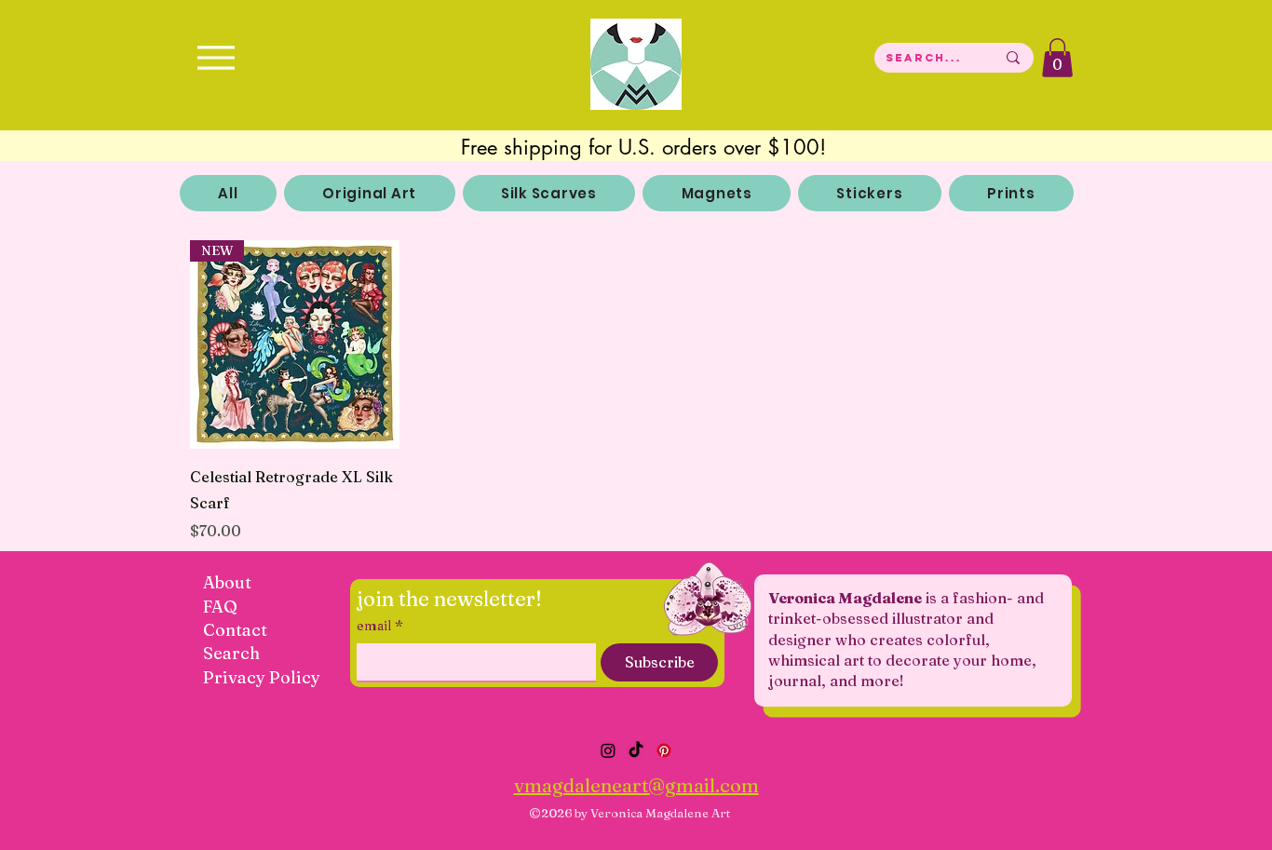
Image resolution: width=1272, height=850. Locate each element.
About (227, 582)
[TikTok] (636, 750)
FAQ (220, 606)
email (380, 625)
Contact (235, 630)
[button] (1057, 57)
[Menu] (215, 57)
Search (231, 653)
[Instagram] (608, 750)
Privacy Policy (261, 677)
